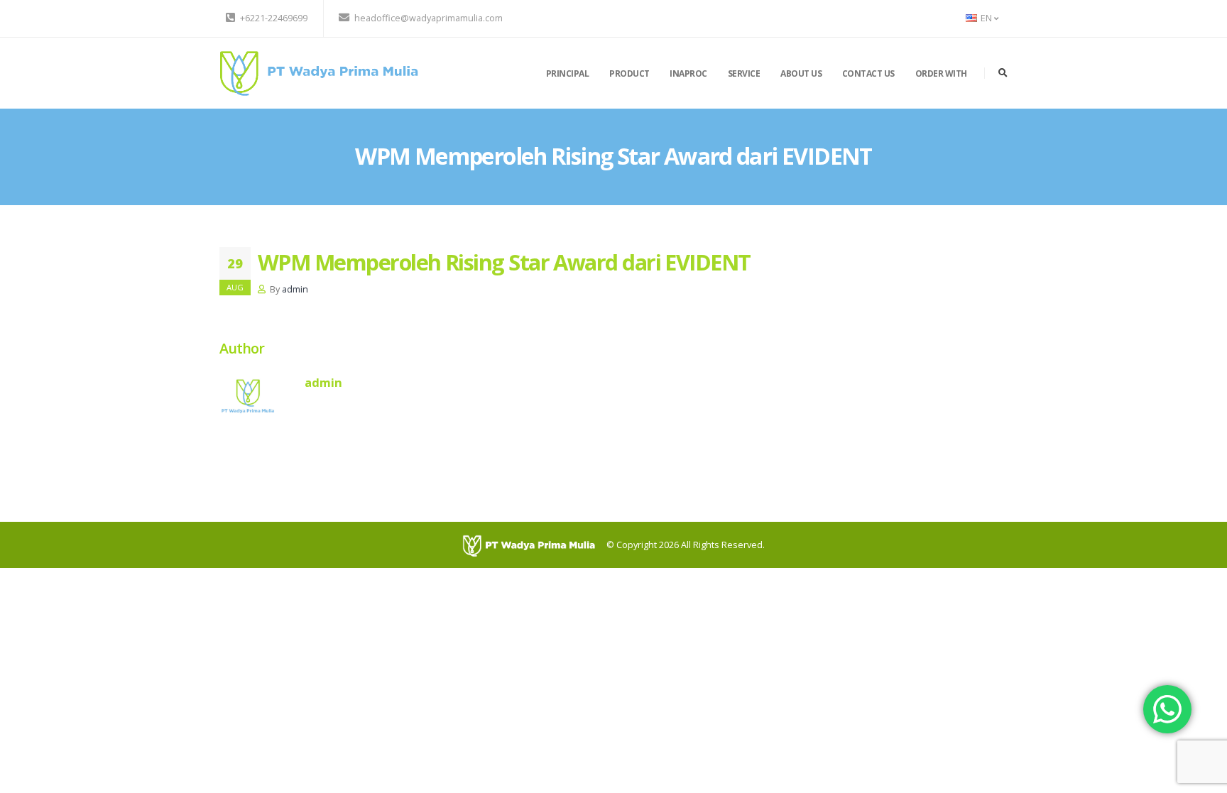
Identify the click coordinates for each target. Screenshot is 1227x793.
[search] (1003, 73)
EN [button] (986, 18)
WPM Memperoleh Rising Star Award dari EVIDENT (504, 262)
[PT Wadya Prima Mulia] (318, 72)
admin (295, 289)
